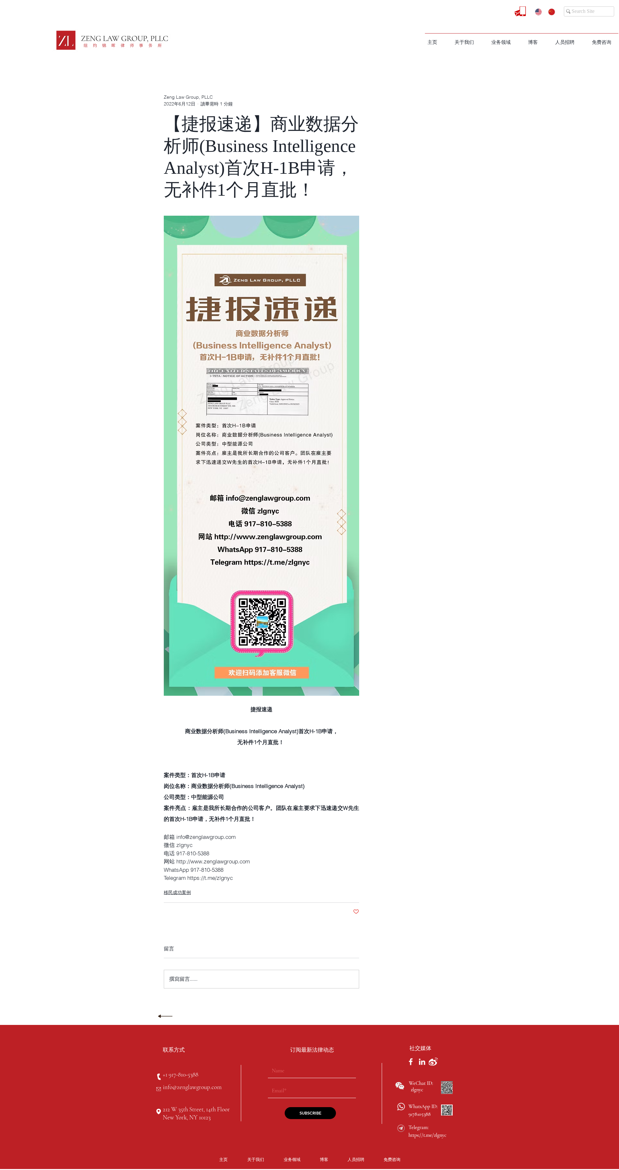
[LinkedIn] (422, 1061)
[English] (536, 11)
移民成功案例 (177, 892)
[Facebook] (410, 1061)
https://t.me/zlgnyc (427, 1135)
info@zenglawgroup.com (192, 1087)
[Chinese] (549, 11)
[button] (501, 42)
